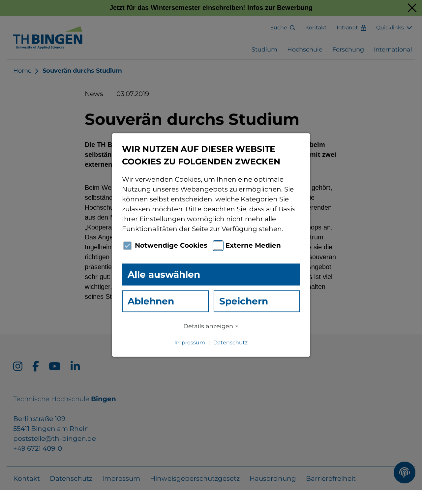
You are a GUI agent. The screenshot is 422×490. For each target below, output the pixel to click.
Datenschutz (230, 343)
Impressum (189, 343)
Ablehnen (151, 301)
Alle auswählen (164, 274)
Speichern (243, 301)
